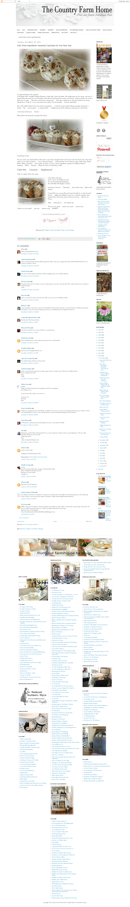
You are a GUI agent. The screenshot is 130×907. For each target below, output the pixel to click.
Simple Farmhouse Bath (26, 775)
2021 (99, 332)
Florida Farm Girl (25, 338)
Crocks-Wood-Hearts (58, 648)
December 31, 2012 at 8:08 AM (29, 415)
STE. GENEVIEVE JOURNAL (77, 30)
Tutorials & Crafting (30, 32)
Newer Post (21, 521)
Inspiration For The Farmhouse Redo (94, 639)
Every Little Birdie (26, 408)
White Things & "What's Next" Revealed (104, 392)
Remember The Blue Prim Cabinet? (93, 776)
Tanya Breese (24, 420)
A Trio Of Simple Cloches (59, 825)
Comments (102, 161)
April (101, 458)
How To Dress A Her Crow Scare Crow (62, 848)
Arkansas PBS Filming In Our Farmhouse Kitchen (65, 615)
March (102, 461)
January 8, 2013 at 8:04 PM (28, 499)
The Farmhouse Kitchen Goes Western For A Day (65, 748)
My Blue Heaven (24, 768)
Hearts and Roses (25, 638)
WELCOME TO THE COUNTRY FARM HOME (97, 562)
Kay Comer (24, 504)
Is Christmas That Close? (104, 418)
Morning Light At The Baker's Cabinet (62, 704)
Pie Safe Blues (56, 710)
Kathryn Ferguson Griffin (28, 492)
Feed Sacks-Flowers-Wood (91, 631)
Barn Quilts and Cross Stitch (60, 827)
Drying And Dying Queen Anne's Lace (62, 838)
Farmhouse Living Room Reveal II (93, 629)
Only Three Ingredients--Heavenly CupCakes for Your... (103, 367)
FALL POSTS (65, 32)
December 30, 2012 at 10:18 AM (30, 266)
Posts (100, 158)
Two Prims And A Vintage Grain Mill (62, 764)
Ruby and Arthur (25, 328)
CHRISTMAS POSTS (32, 30)
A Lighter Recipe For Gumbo (28, 609)
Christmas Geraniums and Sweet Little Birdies (64, 642)
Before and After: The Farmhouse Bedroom (96, 705)
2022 (100, 330)
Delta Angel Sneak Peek (58, 834)
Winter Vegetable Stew (26, 679)
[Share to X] (46, 239)
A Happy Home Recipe (26, 607)
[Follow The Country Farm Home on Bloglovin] (104, 167)
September (103, 445)
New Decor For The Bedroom (92, 720)
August (102, 448)
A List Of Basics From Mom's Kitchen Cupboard (104, 237)
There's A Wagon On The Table (60, 760)
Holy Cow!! (87, 635)
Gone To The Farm (57, 679)
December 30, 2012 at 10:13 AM (30, 254)
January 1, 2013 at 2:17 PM (28, 459)
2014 (99, 350)
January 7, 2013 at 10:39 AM (29, 487)
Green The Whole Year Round (60, 682)
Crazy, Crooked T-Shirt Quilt (60, 831)
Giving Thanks (56, 673)
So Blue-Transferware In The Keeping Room (64, 727)
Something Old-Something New (28, 777)
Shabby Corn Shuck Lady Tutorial (61, 877)
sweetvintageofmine (26, 259)
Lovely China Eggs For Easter (60, 696)
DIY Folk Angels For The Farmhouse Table (63, 651)
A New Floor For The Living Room (93, 609)
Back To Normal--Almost (59, 617)
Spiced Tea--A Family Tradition (105, 430)
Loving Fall (55, 698)
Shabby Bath (23, 772)
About (23, 30)
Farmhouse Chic (56, 658)
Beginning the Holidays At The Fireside (62, 625)
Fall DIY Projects (56, 844)
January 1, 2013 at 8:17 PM (28, 476)
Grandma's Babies (26, 348)
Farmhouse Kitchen (107, 30)
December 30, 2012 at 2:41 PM (29, 353)
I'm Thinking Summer (89, 716)
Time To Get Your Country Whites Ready (31, 785)
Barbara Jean (24, 384)
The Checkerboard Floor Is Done (61, 746)
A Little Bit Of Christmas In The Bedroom (95, 697)
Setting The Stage (89, 649)
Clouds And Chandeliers (26, 749)
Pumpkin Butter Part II (26, 660)
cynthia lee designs (26, 369)
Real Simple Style (25, 664)
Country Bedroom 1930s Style (92, 711)
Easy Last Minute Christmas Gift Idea (104, 397)
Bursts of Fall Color (57, 632)
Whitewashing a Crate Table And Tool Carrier (64, 898)
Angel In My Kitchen (57, 605)
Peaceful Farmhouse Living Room (93, 645)
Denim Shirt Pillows (57, 836)
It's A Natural (56, 684)
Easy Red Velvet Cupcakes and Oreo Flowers (32, 631)
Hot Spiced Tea (24, 643)
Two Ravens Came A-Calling (59, 767)
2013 (99, 353)
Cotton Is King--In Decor (91, 768)
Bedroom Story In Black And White (93, 572)
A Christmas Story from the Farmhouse (104, 379)
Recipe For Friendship (26, 666)
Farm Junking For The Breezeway (93, 770)
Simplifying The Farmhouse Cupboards (62, 725)
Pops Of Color (24, 656)
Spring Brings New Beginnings (60, 731)
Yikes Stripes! (23, 787)
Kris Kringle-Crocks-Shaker (59, 690)
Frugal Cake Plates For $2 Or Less (61, 846)
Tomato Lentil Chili (25, 675)
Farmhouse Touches (57, 665)
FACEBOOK (42, 30)
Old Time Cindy (25, 281)
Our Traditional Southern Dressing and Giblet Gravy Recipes (104, 230)
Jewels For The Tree (89, 718)
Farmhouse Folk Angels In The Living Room (95, 624)
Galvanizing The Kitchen (58, 671)
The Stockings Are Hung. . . (91, 659)
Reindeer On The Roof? (58, 719)
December (103, 358)
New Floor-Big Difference (27, 770)
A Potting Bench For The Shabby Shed (62, 823)
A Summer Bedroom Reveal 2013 (93, 701)
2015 (99, 348)
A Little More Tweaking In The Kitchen (62, 596)
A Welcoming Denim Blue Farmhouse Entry (95, 764)
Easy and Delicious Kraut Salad (28, 627)
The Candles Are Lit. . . (58, 744)
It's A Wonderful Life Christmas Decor (62, 686)
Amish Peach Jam (25, 613)
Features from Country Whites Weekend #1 (104, 374)
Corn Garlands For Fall (58, 829)
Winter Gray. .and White (58, 779)
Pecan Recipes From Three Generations (31, 654)
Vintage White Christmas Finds (104, 410)
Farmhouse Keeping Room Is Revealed (62, 663)
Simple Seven (23, 671)
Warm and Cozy (103, 407)
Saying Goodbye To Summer (59, 721)
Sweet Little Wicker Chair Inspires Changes (95, 655)
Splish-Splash (23, 779)
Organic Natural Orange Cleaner (61, 859)
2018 (99, 340)
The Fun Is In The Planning (91, 657)
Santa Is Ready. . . (89, 647)
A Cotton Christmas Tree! (91, 607)
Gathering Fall (88, 772)
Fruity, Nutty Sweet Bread (27, 633)
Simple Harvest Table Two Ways (93, 778)
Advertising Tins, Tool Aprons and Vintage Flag (97, 766)
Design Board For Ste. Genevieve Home (95, 567)
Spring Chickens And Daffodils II (61, 736)
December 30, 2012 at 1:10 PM (29, 322)
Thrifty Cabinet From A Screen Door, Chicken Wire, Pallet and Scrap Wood (64, 891)
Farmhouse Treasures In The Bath (29, 760)
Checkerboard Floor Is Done (60, 638)
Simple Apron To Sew (57, 881)
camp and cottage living (27, 358)
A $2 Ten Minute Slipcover (59, 821)
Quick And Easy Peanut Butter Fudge (30, 662)
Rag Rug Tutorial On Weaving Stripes (62, 863)
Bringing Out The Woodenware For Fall (62, 630)
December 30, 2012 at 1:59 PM (29, 332)
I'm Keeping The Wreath (90, 637)
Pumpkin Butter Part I (26, 658)
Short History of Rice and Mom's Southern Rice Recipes (104, 203)
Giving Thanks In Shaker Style (60, 675)
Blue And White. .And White (59, 627)
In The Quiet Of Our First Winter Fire (30, 645)
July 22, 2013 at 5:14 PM (27, 514)
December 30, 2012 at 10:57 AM (30, 289)
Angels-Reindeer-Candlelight (59, 609)
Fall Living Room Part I (90, 620)
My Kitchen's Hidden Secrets (60, 706)
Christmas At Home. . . (58, 640)
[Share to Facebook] (47, 239)
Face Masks (55, 842)
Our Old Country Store (104, 511)
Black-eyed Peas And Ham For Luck (30, 615)
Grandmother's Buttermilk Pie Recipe (30, 635)
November (103, 440)
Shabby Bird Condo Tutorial (59, 869)
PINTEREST (51, 30)
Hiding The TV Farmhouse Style (92, 633)
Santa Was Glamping (105, 401)
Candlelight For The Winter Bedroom (94, 707)
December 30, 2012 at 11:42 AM (30, 312)
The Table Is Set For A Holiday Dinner (62, 753)
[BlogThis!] (44, 239)
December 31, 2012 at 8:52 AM (29, 425)
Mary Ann (24, 295)
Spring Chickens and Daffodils (60, 734)
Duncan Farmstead (103, 497)
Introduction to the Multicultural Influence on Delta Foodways (104, 221)
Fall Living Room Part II (90, 622)
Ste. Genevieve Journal (104, 476)
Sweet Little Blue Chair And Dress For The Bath (33, 783)
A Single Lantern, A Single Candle (61, 601)
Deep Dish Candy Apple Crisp (28, 625)
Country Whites (103, 437)
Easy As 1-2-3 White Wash (59, 840)
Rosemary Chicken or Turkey (28, 669)
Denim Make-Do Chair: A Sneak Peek (94, 565)
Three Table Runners (57, 888)
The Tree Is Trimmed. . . (58, 755)
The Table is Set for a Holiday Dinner (105, 404)
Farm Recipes (20, 32)
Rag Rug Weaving (57, 865)
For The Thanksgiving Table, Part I (61, 667)
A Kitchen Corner (56, 592)
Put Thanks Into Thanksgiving (60, 715)
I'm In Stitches (56, 851)
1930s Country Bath (25, 739)
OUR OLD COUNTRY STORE (93, 30)
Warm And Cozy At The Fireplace (61, 771)
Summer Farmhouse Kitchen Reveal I (62, 738)
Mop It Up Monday (67, 230)
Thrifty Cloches (56, 893)
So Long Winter (56, 729)
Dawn (22, 249)
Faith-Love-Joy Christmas (27, 756)
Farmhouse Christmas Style (59, 660)
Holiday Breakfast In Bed (91, 714)
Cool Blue (22, 751)
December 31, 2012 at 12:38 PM (29, 442)
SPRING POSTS (55, 32)
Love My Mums (56, 694)
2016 (99, 345)
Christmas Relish (102, 199)
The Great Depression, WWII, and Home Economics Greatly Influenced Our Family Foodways (104, 209)
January (102, 466)
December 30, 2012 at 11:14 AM (29, 300)
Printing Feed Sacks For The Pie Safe (62, 713)
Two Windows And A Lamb (59, 769)
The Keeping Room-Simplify (59, 750)
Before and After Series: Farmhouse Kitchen (64, 623)
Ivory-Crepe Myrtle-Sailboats (28, 764)
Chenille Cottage (25, 465)
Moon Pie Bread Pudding (103, 422)
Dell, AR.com (73, 32)
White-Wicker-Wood (57, 775)
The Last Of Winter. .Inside (27, 673)
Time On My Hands (57, 896)
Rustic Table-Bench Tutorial (59, 867)
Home (18, 30)
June (101, 453)
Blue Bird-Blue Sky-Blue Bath (28, 745)
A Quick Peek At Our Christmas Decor (62, 599)
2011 (99, 469)
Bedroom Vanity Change (90, 703)
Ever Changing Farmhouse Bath (28, 754)
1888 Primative (88, 762)
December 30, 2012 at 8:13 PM (29, 378)
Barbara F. (24, 305)
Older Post (89, 521)
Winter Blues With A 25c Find (60, 777)
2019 (99, 337)
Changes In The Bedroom (91, 709)
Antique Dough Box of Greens (60, 613)
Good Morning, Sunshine (90, 774)
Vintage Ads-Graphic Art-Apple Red (94, 781)
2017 (99, 343)
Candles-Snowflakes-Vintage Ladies (30, 747)
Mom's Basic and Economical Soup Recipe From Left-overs (104, 216)
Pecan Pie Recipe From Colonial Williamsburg (32, 652)
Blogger (84, 902)
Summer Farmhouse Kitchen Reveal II (62, 740)
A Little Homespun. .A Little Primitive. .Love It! (65, 594)
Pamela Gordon (25, 271)
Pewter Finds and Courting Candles (61, 708)
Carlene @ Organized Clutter (29, 317)
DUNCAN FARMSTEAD (61, 30)
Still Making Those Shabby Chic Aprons (63, 884)
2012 (99, 355)
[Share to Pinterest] (49, 239)
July (101, 450)
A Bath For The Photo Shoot (28, 741)
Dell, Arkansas (102, 487)
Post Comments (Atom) (31, 524)
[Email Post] (39, 238)
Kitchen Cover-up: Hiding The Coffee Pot (63, 688)
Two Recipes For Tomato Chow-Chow (30, 677)
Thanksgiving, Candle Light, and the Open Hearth (65, 742)
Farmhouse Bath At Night (27, 758)
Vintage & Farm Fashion (43, 32)
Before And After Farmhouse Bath (29, 743)
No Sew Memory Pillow (58, 857)
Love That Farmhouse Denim (28, 766)
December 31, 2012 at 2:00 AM (29, 402)
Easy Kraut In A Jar (25, 629)
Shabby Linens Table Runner (59, 879)
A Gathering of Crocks (58, 590)
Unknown (23, 447)
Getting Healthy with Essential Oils (37, 457)
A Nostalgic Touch (89, 699)
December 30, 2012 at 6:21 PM (29, 363)
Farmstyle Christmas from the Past (105, 433)
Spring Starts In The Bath (27, 781)
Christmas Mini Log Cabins (59, 644)
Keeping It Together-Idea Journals (61, 853)
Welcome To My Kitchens (59, 773)
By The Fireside (56, 634)
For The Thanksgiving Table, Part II (61, 669)
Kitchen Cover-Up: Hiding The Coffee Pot (63, 855)
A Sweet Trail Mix (25, 611)
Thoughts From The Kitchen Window (62, 762)
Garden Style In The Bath (27, 762)
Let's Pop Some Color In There (60, 692)
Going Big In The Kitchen (59, 677)
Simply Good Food (103, 233)
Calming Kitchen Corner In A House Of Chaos (64, 636)
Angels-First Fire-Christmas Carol (61, 607)
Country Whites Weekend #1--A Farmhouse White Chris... (104, 385)
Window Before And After (91, 661)
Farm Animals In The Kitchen (60, 656)
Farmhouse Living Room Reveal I (93, 627)
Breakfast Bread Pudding (27, 617)
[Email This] (42, 239)
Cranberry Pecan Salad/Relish (102, 225)
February (102, 463)
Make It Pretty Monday (52, 230)
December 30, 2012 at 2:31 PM (29, 342)
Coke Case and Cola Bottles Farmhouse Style (64, 646)
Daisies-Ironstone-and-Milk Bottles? (30, 619)
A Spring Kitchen (56, 603)
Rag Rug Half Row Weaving (60, 861)
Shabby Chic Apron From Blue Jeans (62, 872)
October (102, 442)
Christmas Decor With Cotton (92, 615)
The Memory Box (56, 886)
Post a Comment (24, 518)
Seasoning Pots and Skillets (59, 723)
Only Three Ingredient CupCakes (29, 650)
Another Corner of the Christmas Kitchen (63, 611)
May (101, 455)
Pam (22, 430)
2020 (100, 335)
